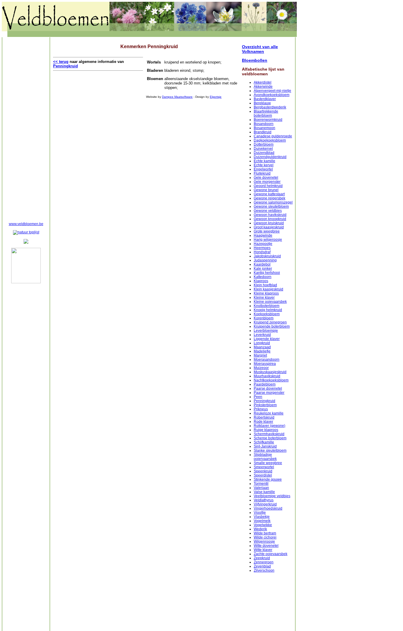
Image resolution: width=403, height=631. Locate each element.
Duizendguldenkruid (270, 157)
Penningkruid (264, 401)
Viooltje (260, 512)
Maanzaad (262, 347)
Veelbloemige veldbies (272, 496)
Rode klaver (263, 421)
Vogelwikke (263, 525)
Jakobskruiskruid (267, 256)
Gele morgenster (267, 182)
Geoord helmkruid (268, 186)
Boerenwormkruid (268, 120)
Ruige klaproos (266, 430)
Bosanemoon (264, 128)
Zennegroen (263, 562)
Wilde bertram (265, 533)
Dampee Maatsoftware (177, 96)
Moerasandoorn (266, 359)
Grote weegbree (267, 231)
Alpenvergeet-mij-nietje (272, 91)
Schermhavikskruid (269, 434)
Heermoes (262, 248)
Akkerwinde (263, 86)
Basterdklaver (265, 99)
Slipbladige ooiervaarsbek (265, 457)
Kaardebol (262, 264)
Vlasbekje (262, 517)
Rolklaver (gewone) (269, 426)
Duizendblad (264, 153)
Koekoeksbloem (267, 314)
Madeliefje (262, 351)
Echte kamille (264, 161)
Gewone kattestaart (269, 194)
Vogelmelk (262, 521)
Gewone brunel (266, 190)
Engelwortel (263, 169)
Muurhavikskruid (267, 376)
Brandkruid (262, 132)
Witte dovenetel (266, 546)
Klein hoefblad (265, 285)
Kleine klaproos (266, 293)
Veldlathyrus (263, 500)
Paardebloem (265, 384)
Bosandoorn (263, 124)
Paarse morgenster (269, 393)
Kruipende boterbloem (272, 326)
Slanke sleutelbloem (270, 450)
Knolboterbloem (266, 306)
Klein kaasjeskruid (268, 289)
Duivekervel (263, 149)
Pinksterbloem (265, 405)
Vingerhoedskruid (268, 508)
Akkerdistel (262, 82)
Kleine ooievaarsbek (270, 302)
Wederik (260, 529)
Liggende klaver (267, 339)
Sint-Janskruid (265, 446)
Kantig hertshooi (267, 273)
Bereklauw (262, 103)
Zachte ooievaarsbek (270, 554)
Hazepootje (263, 244)
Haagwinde (263, 235)
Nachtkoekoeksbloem (271, 380)
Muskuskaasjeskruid (270, 372)
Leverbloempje (266, 330)
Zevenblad (262, 566)
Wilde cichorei (265, 537)
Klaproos (261, 281)
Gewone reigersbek (269, 198)
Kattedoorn (262, 277)
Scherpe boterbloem (270, 438)
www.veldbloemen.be (26, 224)
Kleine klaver (264, 297)
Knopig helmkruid (268, 310)
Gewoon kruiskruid (269, 223)
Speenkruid (263, 471)
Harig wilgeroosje (268, 240)
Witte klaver (263, 550)
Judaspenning (265, 260)
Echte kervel (263, 165)
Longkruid (262, 343)
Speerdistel (263, 475)
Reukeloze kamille (269, 413)
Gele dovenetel (266, 177)
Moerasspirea (265, 364)
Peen (258, 397)
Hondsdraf (262, 252)
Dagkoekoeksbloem (270, 140)
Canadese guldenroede (273, 136)
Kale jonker (263, 268)
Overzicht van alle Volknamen (260, 49)
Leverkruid (262, 335)
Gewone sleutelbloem (271, 206)
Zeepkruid (262, 558)
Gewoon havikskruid (270, 215)
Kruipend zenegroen (270, 322)
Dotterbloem (263, 144)
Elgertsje (216, 96)
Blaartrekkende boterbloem (266, 113)
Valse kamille (264, 492)
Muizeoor (261, 368)
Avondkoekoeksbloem (271, 95)
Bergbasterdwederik (270, 107)
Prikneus (261, 409)
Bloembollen (254, 60)
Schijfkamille (264, 442)
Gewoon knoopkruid (270, 219)
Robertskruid (264, 417)
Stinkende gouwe (268, 479)
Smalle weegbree (268, 463)
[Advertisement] (26, 128)
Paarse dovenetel (268, 388)
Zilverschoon (264, 570)
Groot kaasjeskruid (269, 227)
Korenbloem (263, 318)
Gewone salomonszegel (273, 202)
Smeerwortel (264, 467)
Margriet (260, 355)
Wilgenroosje (264, 541)
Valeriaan (261, 488)
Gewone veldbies (268, 211)
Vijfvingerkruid (265, 504)
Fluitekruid (262, 173)
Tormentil (261, 484)
